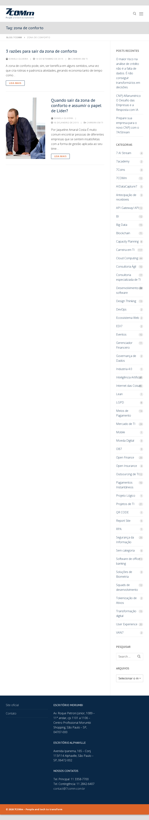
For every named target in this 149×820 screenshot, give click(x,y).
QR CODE (122, 512)
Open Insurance (126, 466)
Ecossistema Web (127, 318)
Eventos (121, 334)
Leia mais (15, 83)
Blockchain (123, 233)
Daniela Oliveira (18, 58)
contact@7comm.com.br (69, 789)
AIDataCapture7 (126, 186)
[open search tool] (134, 13)
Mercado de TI (125, 424)
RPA (119, 529)
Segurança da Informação (125, 539)
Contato (11, 713)
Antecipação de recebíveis (126, 197)
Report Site (123, 521)
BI (117, 216)
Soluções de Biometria (124, 574)
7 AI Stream (123, 153)
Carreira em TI (79, 58)
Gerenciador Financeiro (124, 345)
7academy (122, 161)
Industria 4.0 (124, 369)
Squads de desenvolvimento (127, 587)
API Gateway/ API (127, 208)
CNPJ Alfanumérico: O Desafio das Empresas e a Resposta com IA (128, 103)
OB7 (119, 449)
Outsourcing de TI (127, 474)
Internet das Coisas (128, 386)
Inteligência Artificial (128, 377)
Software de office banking (128, 561)
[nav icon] (141, 13)
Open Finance (125, 457)
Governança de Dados (126, 358)
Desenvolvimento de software (129, 290)
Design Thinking (126, 301)
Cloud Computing (127, 258)
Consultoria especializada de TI (128, 277)
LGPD (120, 402)
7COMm (121, 178)
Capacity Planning (127, 241)
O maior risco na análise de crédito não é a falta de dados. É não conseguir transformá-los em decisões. (128, 73)
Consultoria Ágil (126, 266)
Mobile (120, 432)
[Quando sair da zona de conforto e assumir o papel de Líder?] (25, 128)
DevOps (121, 309)
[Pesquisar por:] (129, 657)
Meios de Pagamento (123, 413)
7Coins (120, 170)
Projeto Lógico (125, 496)
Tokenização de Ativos (126, 600)
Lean (119, 394)
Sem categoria (125, 550)
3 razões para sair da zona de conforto (41, 51)
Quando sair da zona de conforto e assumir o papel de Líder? (76, 106)
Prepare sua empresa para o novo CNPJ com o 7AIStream (127, 125)
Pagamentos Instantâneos (124, 484)
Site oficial (12, 705)
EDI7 (119, 326)
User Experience (126, 624)
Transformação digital (126, 613)
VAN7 (120, 633)
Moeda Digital (125, 441)
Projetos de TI (125, 504)
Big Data (121, 225)
